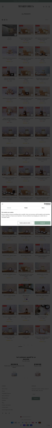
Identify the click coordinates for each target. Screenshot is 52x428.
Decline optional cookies (25, 222)
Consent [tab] (9, 207)
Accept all (42, 222)
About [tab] (43, 207)
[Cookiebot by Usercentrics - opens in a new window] (45, 204)
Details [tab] (26, 207)
